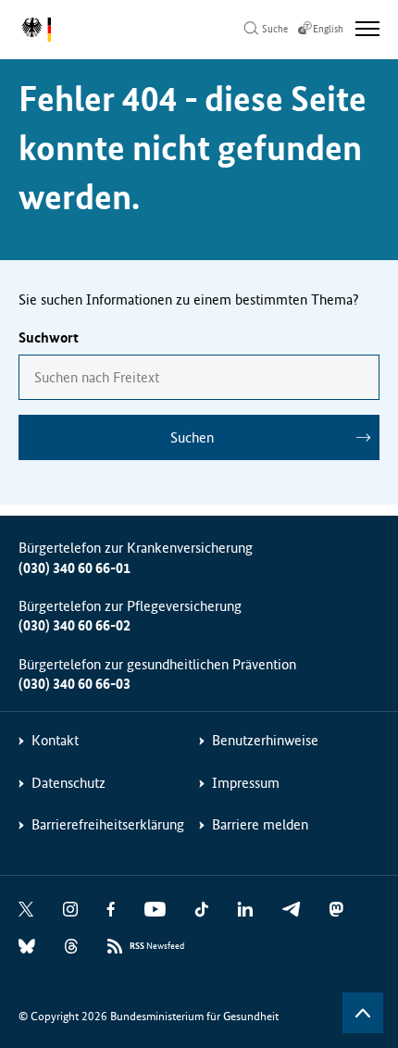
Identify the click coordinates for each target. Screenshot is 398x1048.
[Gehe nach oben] (362, 1012)
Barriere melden (260, 824)
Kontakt (55, 740)
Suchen (192, 437)
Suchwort (49, 337)
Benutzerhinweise (265, 740)
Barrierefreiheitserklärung (107, 824)
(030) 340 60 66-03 (75, 683)
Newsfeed (157, 946)
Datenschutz (68, 783)
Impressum (246, 783)
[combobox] (199, 377)
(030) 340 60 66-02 (75, 625)
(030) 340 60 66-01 (75, 568)
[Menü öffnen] (367, 28)
